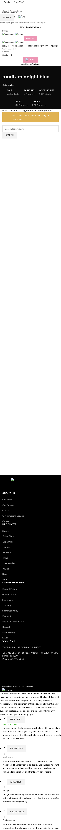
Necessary (16, 719)
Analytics (15, 782)
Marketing (16, 748)
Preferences (17, 811)
